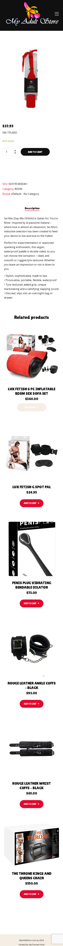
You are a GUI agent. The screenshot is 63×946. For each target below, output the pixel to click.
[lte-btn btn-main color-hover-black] (31, 503)
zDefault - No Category (25, 194)
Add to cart (35, 151)
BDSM (18, 189)
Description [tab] (32, 208)
